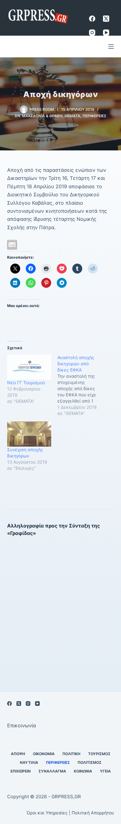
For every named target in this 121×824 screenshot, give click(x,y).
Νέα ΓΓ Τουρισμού (26, 382)
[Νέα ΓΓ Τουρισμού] (29, 367)
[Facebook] (92, 19)
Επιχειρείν (21, 771)
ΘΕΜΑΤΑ (72, 116)
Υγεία (105, 771)
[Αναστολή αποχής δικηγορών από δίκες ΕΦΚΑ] (82, 385)
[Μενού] (111, 46)
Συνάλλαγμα (52, 771)
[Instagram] (92, 32)
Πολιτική (71, 753)
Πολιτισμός (89, 762)
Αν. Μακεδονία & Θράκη (38, 116)
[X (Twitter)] (106, 19)
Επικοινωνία (21, 725)
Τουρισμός (99, 753)
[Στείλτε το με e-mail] (12, 245)
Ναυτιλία (29, 762)
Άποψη (18, 753)
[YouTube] (106, 32)
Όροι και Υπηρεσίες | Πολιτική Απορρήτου (70, 812)
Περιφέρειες (94, 116)
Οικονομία (44, 753)
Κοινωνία (83, 771)
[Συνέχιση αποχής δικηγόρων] (29, 434)
